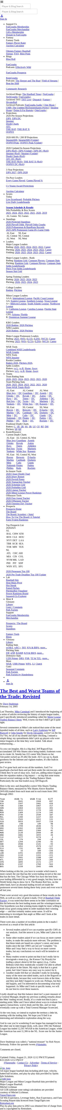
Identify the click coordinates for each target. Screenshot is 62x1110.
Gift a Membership (15, 32)
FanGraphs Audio (33, 105)
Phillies (9, 420)
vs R (21, 368)
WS (23, 338)
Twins (25, 401)
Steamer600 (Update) (29, 140)
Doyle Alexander (35, 733)
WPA (28, 664)
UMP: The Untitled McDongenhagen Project (27, 107)
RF (42, 426)
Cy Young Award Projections (20, 186)
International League (22, 298)
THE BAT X (23, 129)
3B (30, 426)
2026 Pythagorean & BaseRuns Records (25, 227)
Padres (43, 418)
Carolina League (35, 309)
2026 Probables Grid (16, 487)
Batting (9, 290)
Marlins (10, 412)
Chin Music (49, 105)
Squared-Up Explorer (16, 596)
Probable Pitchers (31, 199)
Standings (10, 628)
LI (33, 664)
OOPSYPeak (12, 142)
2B (22, 426)
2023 (20, 213)
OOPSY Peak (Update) (31, 142)
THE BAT (11, 129)
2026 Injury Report (15, 476)
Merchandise (12, 618)
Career (47, 247)
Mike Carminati (22, 711)
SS (26, 426)
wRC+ (17, 647)
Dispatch (37, 99)
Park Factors (12, 610)
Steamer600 (11, 140)
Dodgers (44, 412)
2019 (44, 213)
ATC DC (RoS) (13, 159)
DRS (21, 658)
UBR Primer (19, 664)
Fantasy (46, 99)
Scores (9, 626)
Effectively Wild (23, 67)
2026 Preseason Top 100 (17, 571)
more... (43, 647)
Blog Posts (25, 53)
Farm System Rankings (17, 520)
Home (28, 368)
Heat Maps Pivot (14, 582)
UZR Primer (12, 658)
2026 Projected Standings (18, 222)
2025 (8, 213)
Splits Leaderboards (15, 266)
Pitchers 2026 (25, 363)
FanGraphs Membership (17, 26)
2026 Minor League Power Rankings (23, 493)
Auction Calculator (15, 45)
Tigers (25, 398)
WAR (8, 664)
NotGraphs (48, 94)
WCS (44, 338)
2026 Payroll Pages (15, 479)
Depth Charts (12, 124)
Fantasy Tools (12, 634)
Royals (26, 396)
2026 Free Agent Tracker (18, 498)
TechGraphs (12, 97)
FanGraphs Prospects (16, 72)
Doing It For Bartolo (23, 110)
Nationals (10, 418)
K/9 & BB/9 (30, 653)
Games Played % (34, 180)
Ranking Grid (20, 260)
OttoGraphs (40, 110)
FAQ (16, 53)
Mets (8, 415)
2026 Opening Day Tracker (19, 503)
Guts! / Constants (14, 607)
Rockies (43, 420)
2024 (14, 213)
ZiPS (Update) (25, 151)
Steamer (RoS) (13, 153)
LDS (36, 338)
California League (17, 309)
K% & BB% (33, 647)
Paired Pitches (12, 588)
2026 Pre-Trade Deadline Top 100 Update (26, 574)
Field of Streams (49, 80)
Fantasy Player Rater (16, 43)
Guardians (27, 393)
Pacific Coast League (43, 298)
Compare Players (36, 260)
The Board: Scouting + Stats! (20, 514)
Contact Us (22, 1062)
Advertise (34, 1062)
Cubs (25, 415)
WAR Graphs (12, 352)
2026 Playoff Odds (15, 224)
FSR (27, 658)
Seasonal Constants (15, 669)
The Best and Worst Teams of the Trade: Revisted (30, 693)
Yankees (10, 404)
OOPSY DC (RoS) (15, 164)
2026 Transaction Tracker (18, 482)
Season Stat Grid (14, 271)
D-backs (44, 410)
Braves (9, 410)
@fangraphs (9, 1062)
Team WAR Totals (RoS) (18, 387)
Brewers (27, 410)
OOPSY (10, 132)
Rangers (43, 404)
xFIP (12, 653)
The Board (11, 511)
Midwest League (18, 303)
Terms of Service (49, 1062)
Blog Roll (10, 59)
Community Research (16, 89)
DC (20, 393)
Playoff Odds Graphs (35, 224)
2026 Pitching (26, 325)
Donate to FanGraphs (16, 35)
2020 (38, 213)
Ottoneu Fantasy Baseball (18, 51)
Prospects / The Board (16, 623)
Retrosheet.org (7, 1103)
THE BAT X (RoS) (33, 161)
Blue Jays (11, 393)
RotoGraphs (12, 78)
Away (34, 368)
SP (16, 429)
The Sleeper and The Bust (27, 80)
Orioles (9, 396)
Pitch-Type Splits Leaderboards (21, 268)
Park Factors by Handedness (19, 674)
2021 (32, 213)
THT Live (26, 99)
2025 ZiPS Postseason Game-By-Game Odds (27, 230)
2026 (16, 247)
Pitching (18, 290)
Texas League (50, 301)
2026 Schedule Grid (15, 484)
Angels (43, 393)
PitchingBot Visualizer (16, 591)
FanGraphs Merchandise (17, 29)
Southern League (35, 301)
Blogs (9, 637)
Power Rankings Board (17, 593)
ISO (24, 647)
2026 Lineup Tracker (16, 490)
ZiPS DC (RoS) (41, 151)
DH (46, 426)
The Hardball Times (31, 94)
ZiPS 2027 (11, 172)
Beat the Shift (12, 83)
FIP (7, 653)
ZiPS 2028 (22, 172)
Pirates (26, 418)
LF (34, 426)
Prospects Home (14, 509)
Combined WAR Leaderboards (21, 349)
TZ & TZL (36, 658)
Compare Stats (53, 260)
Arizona (16, 314)
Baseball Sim (12, 580)
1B (18, 426)
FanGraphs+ (25, 97)
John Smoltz (17, 733)
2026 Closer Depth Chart (18, 474)
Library (9, 604)
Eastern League (18, 301)
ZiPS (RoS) (11, 151)
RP (19, 429)
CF (38, 426)
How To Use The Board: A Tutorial (23, 517)
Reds (25, 420)
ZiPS (8, 118)
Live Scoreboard (14, 199)
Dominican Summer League (22, 317)
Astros (43, 396)
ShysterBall (11, 102)
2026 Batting (12, 325)
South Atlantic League (38, 303)
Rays (8, 398)
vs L (16, 368)
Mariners (44, 401)
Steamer (10, 121)
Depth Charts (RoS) (15, 156)
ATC (8, 126)
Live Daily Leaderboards (18, 202)
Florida (24, 314)
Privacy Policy (31, 1065)
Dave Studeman (10, 704)
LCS (29, 338)
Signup (9, 53)
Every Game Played (15, 180)
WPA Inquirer (12, 357)
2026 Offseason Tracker (17, 501)
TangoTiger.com (7, 1095)
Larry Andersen (40, 730)
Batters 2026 (12, 363)
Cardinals (27, 412)
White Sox (28, 404)
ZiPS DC (16, 118)
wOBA (9, 647)
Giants (43, 415)
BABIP (19, 653)
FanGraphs (11, 64)
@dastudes (41, 1044)
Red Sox (10, 401)
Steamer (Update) (29, 153)
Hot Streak (11, 585)
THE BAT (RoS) (14, 161)
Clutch (39, 664)
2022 (26, 213)
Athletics (44, 398)
